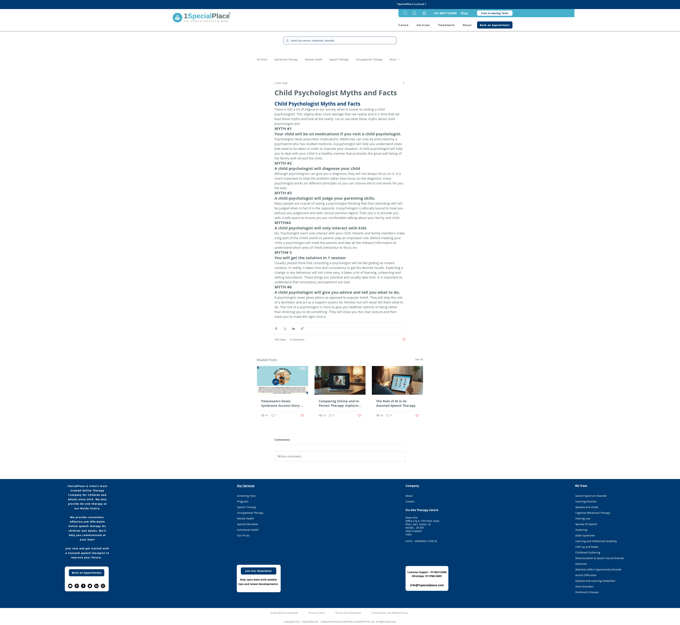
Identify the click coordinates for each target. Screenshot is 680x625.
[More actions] (403, 83)
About (409, 495)
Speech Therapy (339, 59)
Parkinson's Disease (587, 592)
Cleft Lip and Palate (586, 546)
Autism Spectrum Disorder (591, 495)
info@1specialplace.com (427, 585)
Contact (410, 501)
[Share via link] (302, 328)
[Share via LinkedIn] (293, 328)
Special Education (247, 524)
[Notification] (424, 13)
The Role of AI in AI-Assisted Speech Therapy (395, 403)
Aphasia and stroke (586, 507)
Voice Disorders (584, 586)
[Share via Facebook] (276, 328)
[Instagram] (103, 586)
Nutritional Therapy (286, 59)
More (393, 59)
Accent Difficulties (586, 575)
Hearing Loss (583, 518)
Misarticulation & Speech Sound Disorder (595, 558)
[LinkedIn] (96, 586)
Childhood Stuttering (587, 552)
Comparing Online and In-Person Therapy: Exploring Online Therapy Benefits (339, 403)
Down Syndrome (585, 535)
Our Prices (243, 535)
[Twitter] (90, 586)
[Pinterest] (77, 586)
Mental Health (313, 59)
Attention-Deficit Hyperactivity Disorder (595, 569)
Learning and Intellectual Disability (595, 541)
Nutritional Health (248, 529)
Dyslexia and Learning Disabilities (595, 580)
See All (419, 359)
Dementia (581, 563)
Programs (242, 501)
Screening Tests (246, 495)
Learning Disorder (586, 501)
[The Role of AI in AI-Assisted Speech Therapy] (397, 380)
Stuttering (581, 529)
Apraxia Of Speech (586, 524)
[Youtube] (70, 586)
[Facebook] (83, 586)
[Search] (405, 13)
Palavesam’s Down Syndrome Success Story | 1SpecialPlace (281, 403)
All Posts (262, 59)
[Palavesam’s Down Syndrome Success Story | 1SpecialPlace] (282, 380)
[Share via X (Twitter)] (285, 328)
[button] (414, 13)
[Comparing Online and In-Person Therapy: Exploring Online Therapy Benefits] (340, 380)
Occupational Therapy (369, 59)
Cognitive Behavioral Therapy (592, 512)
